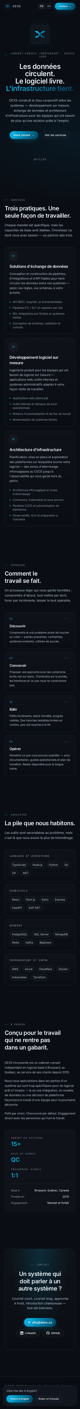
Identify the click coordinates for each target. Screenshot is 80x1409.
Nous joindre (24, 135)
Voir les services (55, 135)
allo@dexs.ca (40, 1322)
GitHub (55, 1333)
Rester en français (48, 1398)
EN (48, 6)
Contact (65, 6)
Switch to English (19, 1398)
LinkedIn (30, 1333)
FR (41, 6)
